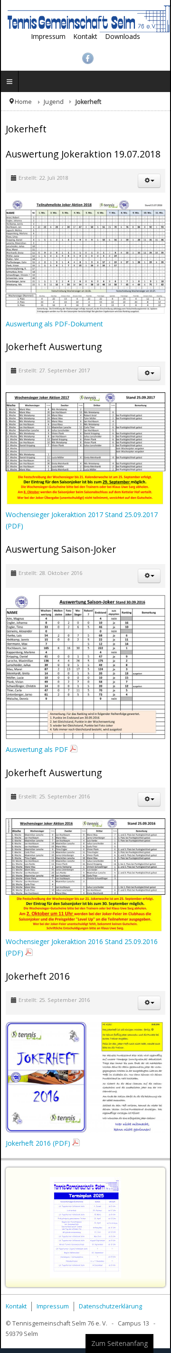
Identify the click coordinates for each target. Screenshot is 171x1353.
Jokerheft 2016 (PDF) (38, 1143)
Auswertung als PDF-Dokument (54, 323)
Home (23, 102)
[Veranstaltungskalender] (85, 1227)
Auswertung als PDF (37, 749)
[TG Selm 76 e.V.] (85, 16)
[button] (149, 181)
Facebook (88, 58)
